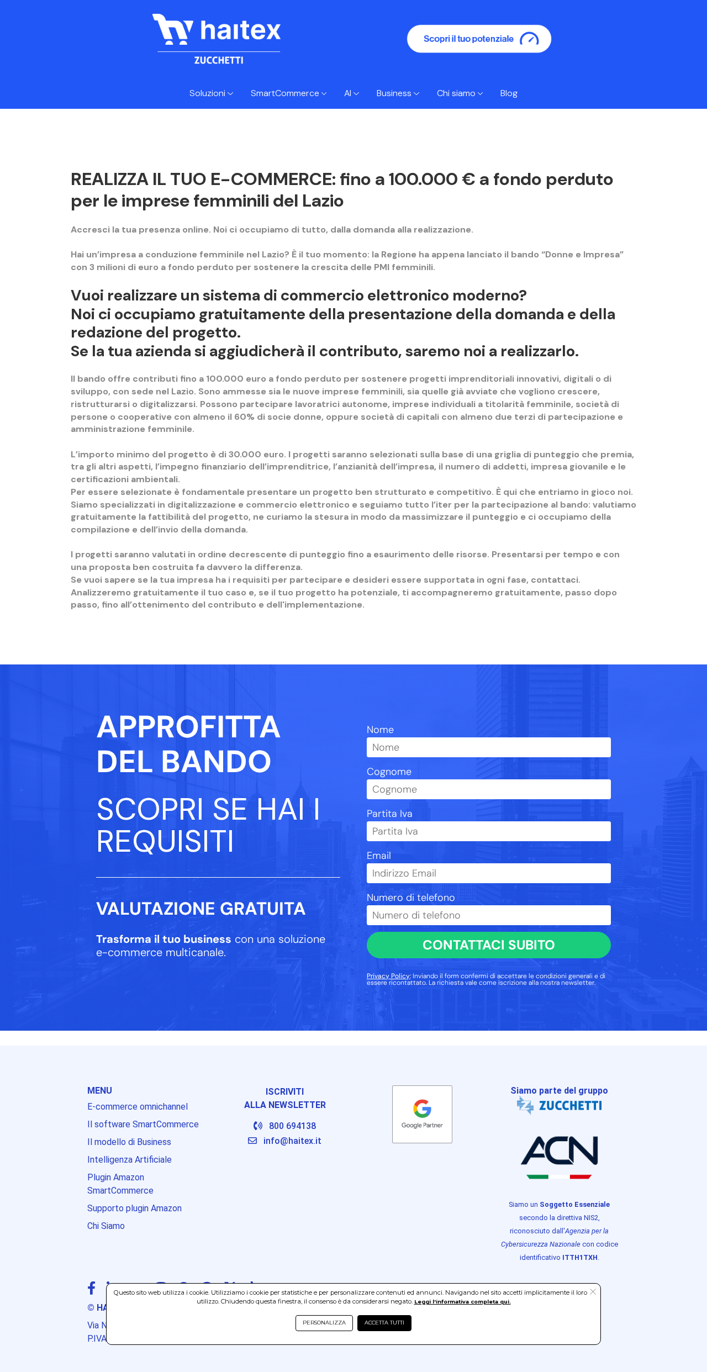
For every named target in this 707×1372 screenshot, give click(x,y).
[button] (593, 1292)
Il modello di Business (129, 1142)
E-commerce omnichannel (137, 1106)
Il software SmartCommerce (143, 1124)
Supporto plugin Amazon (134, 1208)
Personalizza (324, 1323)
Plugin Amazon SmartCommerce (120, 1184)
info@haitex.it (292, 1141)
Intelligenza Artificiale (129, 1159)
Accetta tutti (384, 1323)
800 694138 (292, 1126)
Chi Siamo (106, 1226)
